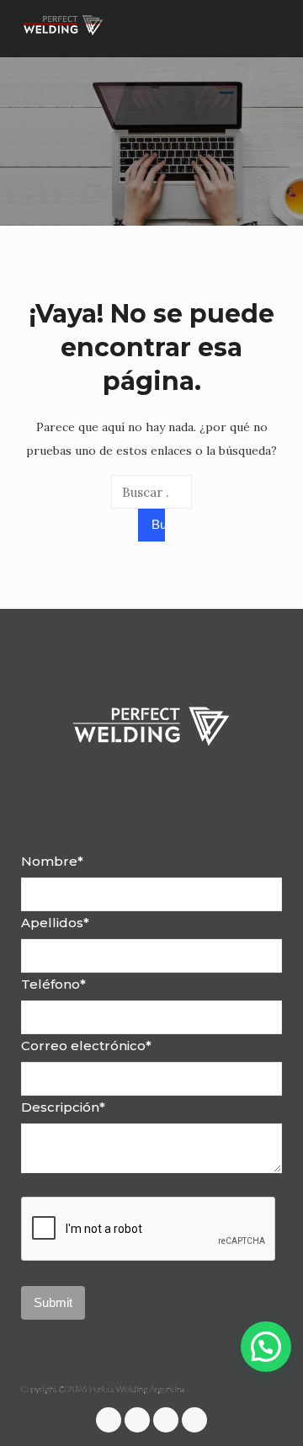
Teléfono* (53, 984)
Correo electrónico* (86, 1046)
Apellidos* (55, 923)
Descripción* (63, 1107)
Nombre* (52, 861)
